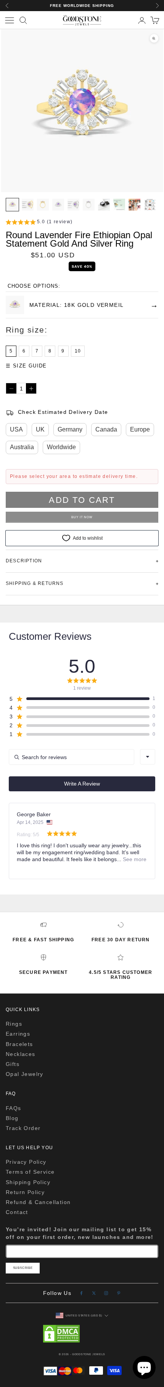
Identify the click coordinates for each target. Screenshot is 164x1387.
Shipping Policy (28, 1182)
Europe (140, 429)
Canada (106, 429)
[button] (39, 223)
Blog (12, 1118)
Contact (17, 1212)
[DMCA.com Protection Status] (82, 1333)
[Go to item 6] (88, 204)
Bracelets (19, 1044)
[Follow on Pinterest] (118, 1293)
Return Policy (25, 1192)
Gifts (12, 1064)
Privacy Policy (26, 1162)
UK (40, 429)
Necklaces (20, 1054)
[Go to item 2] (27, 204)
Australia (22, 447)
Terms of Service (30, 1172)
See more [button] (133, 859)
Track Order (23, 1128)
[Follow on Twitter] (94, 1293)
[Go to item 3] (43, 204)
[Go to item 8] (119, 204)
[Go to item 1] (12, 204)
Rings (14, 1024)
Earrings (18, 1034)
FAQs (13, 1108)
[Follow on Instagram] (106, 1293)
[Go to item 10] (149, 204)
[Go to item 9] (134, 204)
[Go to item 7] (104, 204)
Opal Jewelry (24, 1074)
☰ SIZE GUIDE (26, 366)
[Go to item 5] (73, 204)
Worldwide (61, 447)
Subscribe (23, 1268)
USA (16, 429)
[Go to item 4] (58, 204)
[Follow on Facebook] (81, 1293)
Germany (70, 429)
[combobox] (147, 756)
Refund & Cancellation (38, 1202)
